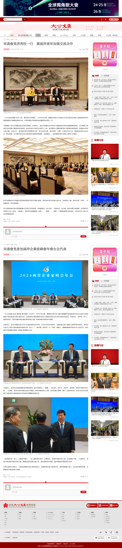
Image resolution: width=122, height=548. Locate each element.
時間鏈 (106, 76)
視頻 (20, 512)
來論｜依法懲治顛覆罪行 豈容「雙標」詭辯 (105, 115)
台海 (16, 39)
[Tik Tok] (111, 532)
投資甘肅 (15, 537)
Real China (50, 518)
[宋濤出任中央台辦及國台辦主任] (105, 151)
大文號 (78, 512)
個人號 (78, 516)
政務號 (78, 514)
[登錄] (101, 19)
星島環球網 (37, 532)
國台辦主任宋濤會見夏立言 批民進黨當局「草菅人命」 (104, 185)
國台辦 (18, 221)
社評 (34, 514)
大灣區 (5, 518)
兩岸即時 (6, 49)
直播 (20, 516)
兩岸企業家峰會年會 (21, 477)
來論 (34, 516)
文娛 (63, 512)
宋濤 (9, 221)
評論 (83, 236)
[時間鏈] (102, 76)
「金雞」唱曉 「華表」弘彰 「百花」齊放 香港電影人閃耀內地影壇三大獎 (106, 98)
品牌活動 (104, 505)
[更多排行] (93, 76)
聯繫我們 (58, 544)
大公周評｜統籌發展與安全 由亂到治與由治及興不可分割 (105, 133)
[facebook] (85, 477)
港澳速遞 (107, 520)
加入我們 (72, 544)
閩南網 (52, 532)
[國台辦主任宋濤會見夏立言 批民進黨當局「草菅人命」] (105, 175)
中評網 (42, 532)
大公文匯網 (6, 39)
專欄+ (106, 514)
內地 (16, 244)
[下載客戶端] (110, 19)
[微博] (81, 221)
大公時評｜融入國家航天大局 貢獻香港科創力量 (105, 121)
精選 (20, 518)
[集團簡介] (88, 505)
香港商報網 (15, 532)
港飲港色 (64, 520)
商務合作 (65, 544)
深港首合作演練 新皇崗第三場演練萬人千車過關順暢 (105, 127)
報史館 (115, 505)
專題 (92, 512)
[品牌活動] (100, 505)
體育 (63, 516)
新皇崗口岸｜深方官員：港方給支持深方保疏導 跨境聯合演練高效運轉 (105, 80)
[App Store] (100, 538)
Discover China (51, 514)
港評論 (34, 518)
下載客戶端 (114, 19)
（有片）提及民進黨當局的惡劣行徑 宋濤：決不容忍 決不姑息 (104, 232)
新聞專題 (93, 514)
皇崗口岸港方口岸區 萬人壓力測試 (103, 91)
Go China (50, 512)
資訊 (106, 512)
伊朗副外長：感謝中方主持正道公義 (104, 109)
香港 (5, 514)
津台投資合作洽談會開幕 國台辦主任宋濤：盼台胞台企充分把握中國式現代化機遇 (104, 208)
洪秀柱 (13, 221)
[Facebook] (85, 221)
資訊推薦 (107, 516)
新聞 (12, 39)
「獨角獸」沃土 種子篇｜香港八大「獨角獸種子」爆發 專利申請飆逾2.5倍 (105, 103)
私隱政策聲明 (50, 544)
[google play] (113, 538)
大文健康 (107, 522)
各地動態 (107, 518)
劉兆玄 (13, 477)
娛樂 (63, 518)
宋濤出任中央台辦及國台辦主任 (100, 160)
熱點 (20, 514)
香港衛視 (22, 532)
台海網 (56, 532)
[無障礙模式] (106, 19)
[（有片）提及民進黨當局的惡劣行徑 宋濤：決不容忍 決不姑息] (105, 223)
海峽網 (47, 532)
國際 (5, 522)
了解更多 (104, 69)
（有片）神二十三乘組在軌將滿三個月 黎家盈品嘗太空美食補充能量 (105, 86)
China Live (50, 516)
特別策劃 (93, 516)
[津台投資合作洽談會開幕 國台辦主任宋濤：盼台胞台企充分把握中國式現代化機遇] (105, 199)
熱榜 (97, 76)
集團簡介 (93, 505)
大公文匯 (61, 27)
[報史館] (111, 505)
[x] (87, 221)
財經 (5, 524)
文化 (63, 514)
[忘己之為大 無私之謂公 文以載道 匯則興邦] (95, 28)
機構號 (78, 518)
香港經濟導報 (28, 532)
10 (92, 132)
